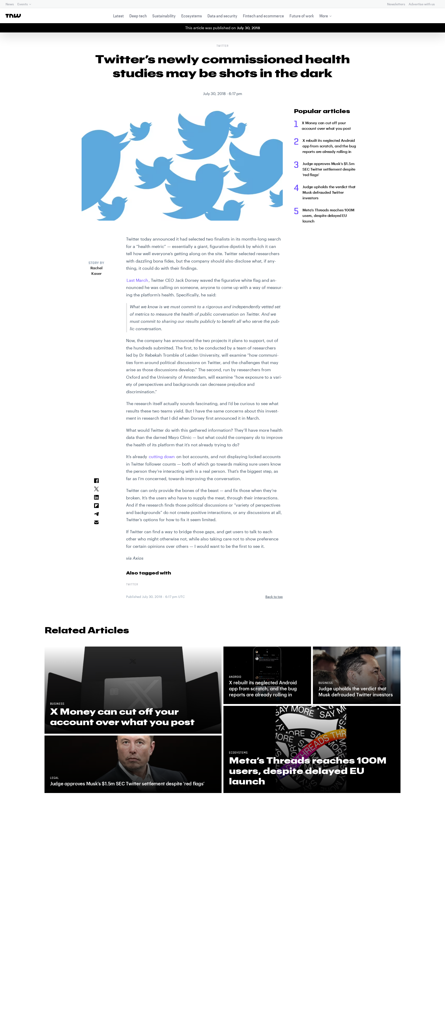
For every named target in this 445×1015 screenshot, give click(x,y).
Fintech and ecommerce (263, 15)
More (323, 15)
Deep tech (138, 15)
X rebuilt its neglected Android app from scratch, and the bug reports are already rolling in (329, 146)
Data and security (222, 15)
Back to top (274, 597)
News (10, 4)
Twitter (222, 46)
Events (22, 4)
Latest (118, 15)
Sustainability (164, 15)
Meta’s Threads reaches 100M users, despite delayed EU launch (328, 215)
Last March (137, 280)
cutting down (162, 456)
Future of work (301, 15)
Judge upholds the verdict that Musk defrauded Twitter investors (329, 192)
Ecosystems (191, 15)
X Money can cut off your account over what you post (326, 125)
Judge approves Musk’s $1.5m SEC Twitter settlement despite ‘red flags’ (328, 169)
